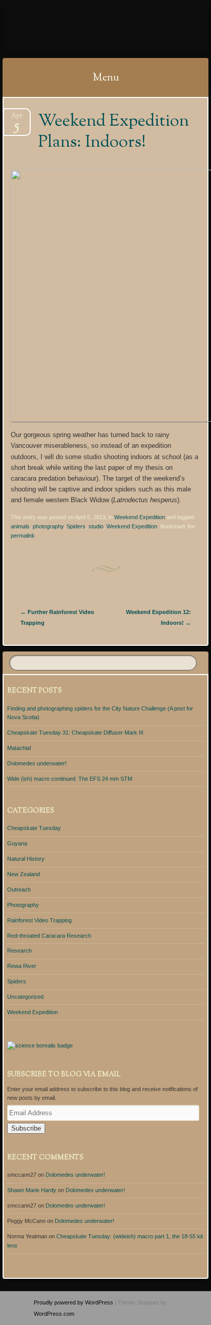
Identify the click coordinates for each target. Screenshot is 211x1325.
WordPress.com (54, 1314)
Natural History (26, 859)
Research (19, 950)
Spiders (76, 526)
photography (48, 526)
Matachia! (19, 748)
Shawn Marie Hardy (31, 1190)
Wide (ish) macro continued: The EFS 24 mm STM (69, 779)
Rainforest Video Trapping (39, 920)
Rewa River (21, 966)
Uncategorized (25, 997)
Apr (17, 118)
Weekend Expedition (139, 517)
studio (96, 526)
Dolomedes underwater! (37, 763)
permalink (23, 535)
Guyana (17, 843)
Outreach (19, 889)
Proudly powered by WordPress (73, 1302)
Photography (23, 905)
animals (20, 526)
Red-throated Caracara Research (49, 936)
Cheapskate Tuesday (34, 828)
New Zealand (23, 874)
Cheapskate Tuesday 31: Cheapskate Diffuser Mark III (75, 732)
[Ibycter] (87, 29)
